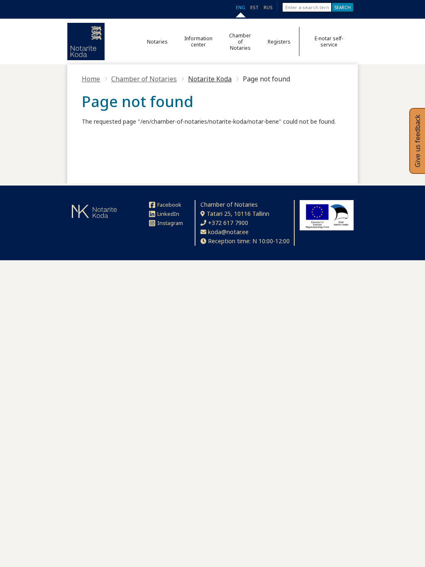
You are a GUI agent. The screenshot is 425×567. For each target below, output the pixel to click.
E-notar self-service (329, 41)
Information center (198, 41)
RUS (268, 7)
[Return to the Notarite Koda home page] (86, 41)
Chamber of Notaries (240, 41)
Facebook (169, 204)
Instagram (170, 223)
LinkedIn (168, 213)
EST (254, 7)
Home (91, 79)
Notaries (157, 41)
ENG (240, 7)
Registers (279, 41)
